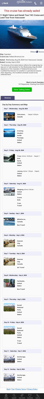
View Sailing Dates (22, 89)
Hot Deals (22, 398)
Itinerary (8, 98)
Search (14, 398)
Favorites (30, 398)
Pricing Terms (21, 389)
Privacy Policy (32, 389)
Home (6, 398)
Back (5, 3)
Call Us (38, 398)
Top (13, 389)
